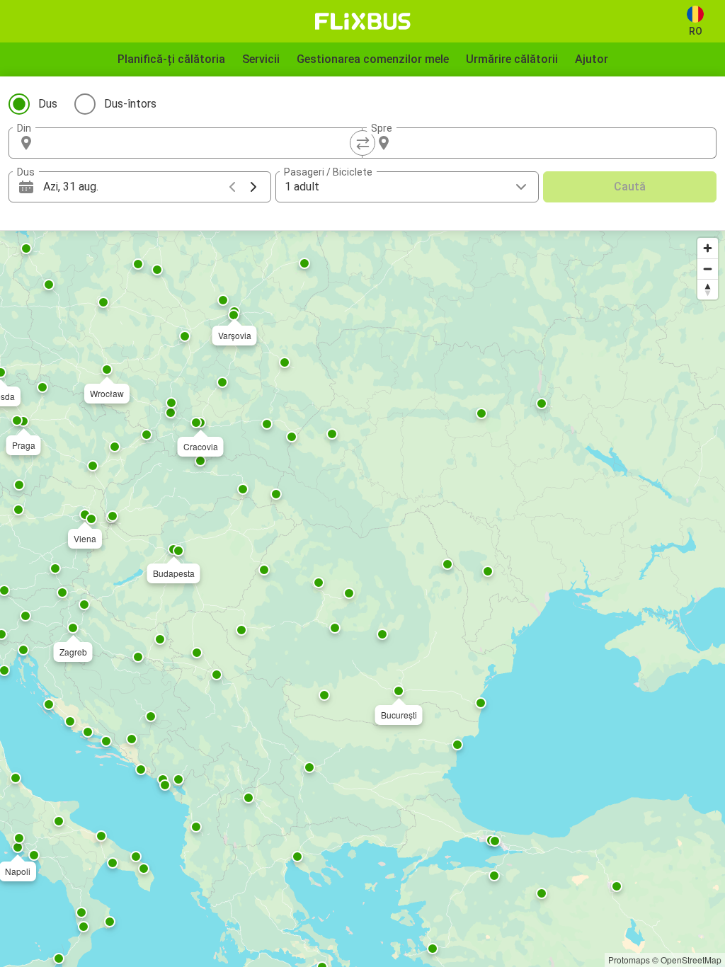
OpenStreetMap (691, 960)
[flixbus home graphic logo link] (363, 21)
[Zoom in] (707, 248)
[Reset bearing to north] (707, 289)
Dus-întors (130, 103)
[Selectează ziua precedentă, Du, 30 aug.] (232, 186)
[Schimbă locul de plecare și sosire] (362, 143)
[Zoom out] (707, 268)
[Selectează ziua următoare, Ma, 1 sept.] (253, 186)
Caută (630, 186)
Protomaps (629, 960)
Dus (47, 103)
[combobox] (198, 143)
